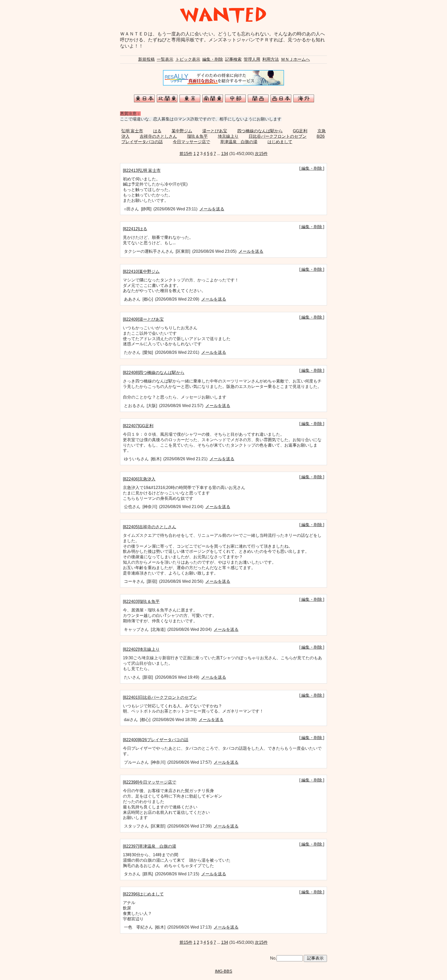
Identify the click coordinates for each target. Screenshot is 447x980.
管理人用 (252, 59)
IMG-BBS (223, 971)
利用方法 (270, 59)
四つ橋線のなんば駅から (260, 131)
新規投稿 (146, 59)
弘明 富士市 (132, 131)
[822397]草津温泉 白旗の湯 (149, 846)
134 (224, 153)
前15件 (186, 153)
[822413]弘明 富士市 (142, 170)
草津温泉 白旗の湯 (238, 142)
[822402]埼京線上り (141, 649)
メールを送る (211, 209)
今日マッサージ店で (191, 142)
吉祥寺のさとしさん (158, 136)
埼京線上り (228, 136)
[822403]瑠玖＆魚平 (141, 601)
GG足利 (300, 131)
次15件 (261, 153)
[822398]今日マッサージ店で (149, 782)
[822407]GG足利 (138, 426)
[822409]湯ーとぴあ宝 (143, 319)
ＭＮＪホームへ (295, 59)
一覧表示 (165, 59)
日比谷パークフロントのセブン (278, 136)
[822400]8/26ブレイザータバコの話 (155, 740)
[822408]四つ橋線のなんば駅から (153, 372)
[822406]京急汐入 (139, 479)
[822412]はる (135, 229)
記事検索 (233, 59)
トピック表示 (187, 59)
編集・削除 (212, 59)
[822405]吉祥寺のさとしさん (149, 527)
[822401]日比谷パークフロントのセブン (160, 697)
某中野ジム (182, 131)
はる (157, 131)
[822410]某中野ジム (141, 271)
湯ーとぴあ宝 (214, 131)
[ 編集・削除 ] (311, 168)
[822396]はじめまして (143, 894)
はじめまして (279, 142)
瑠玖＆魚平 (197, 136)
